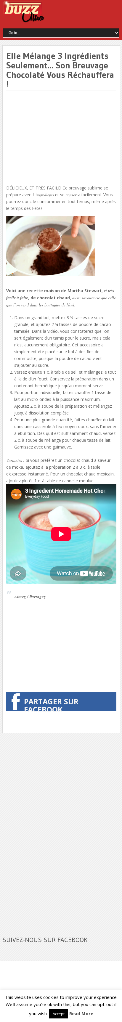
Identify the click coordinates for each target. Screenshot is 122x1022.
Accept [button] (59, 1013)
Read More (81, 1013)
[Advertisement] (56, 138)
